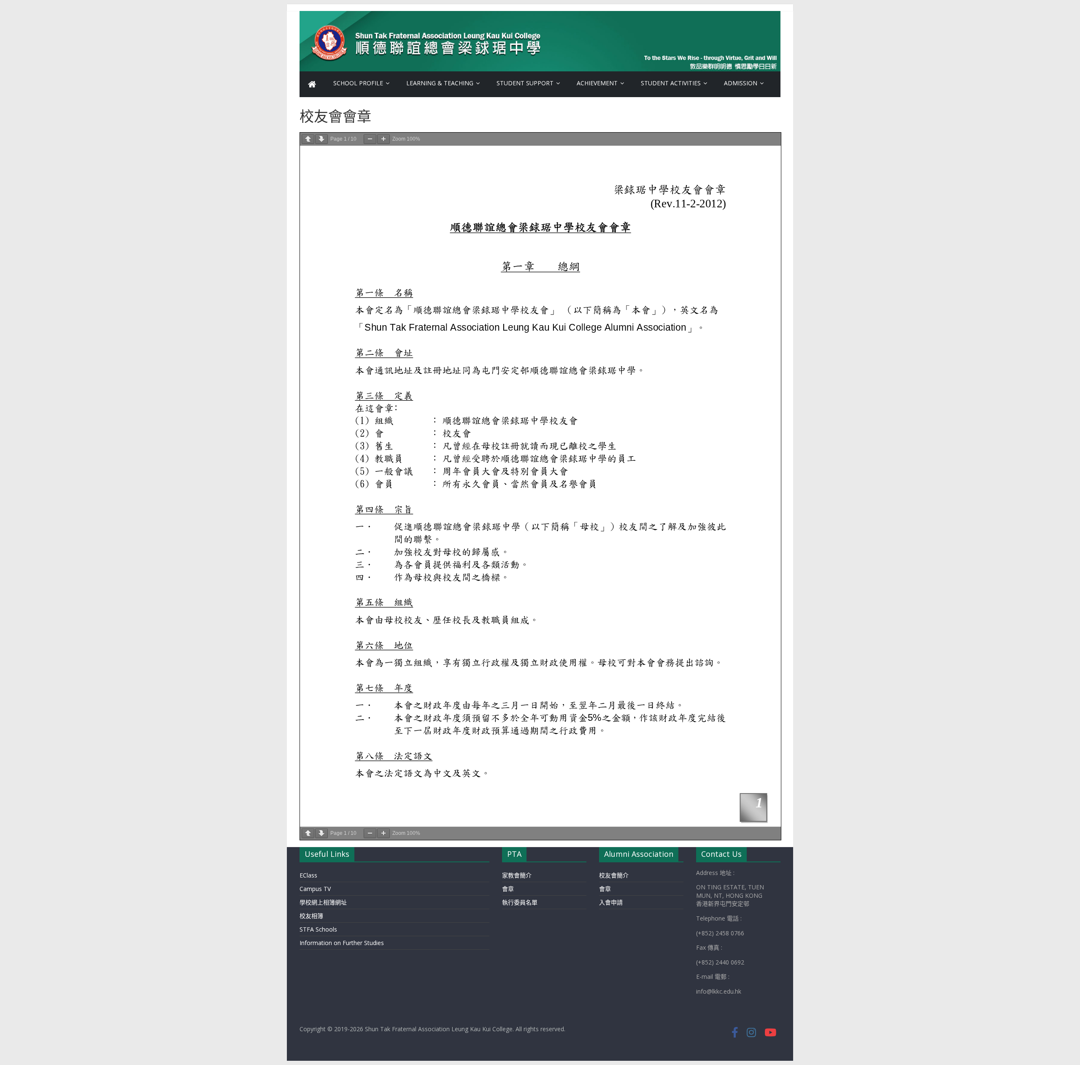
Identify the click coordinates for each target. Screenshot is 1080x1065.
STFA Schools (318, 929)
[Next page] (321, 139)
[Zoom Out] (370, 139)
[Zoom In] (383, 139)
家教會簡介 (517, 875)
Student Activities (671, 83)
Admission (740, 83)
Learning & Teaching (439, 83)
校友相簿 (311, 916)
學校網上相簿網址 (323, 902)
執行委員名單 (519, 902)
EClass (308, 875)
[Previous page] (308, 139)
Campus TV (315, 889)
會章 (508, 889)
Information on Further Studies (342, 943)
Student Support (525, 83)
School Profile (358, 83)
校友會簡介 (614, 875)
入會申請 (611, 902)
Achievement (597, 83)
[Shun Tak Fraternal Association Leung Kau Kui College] (312, 84)
